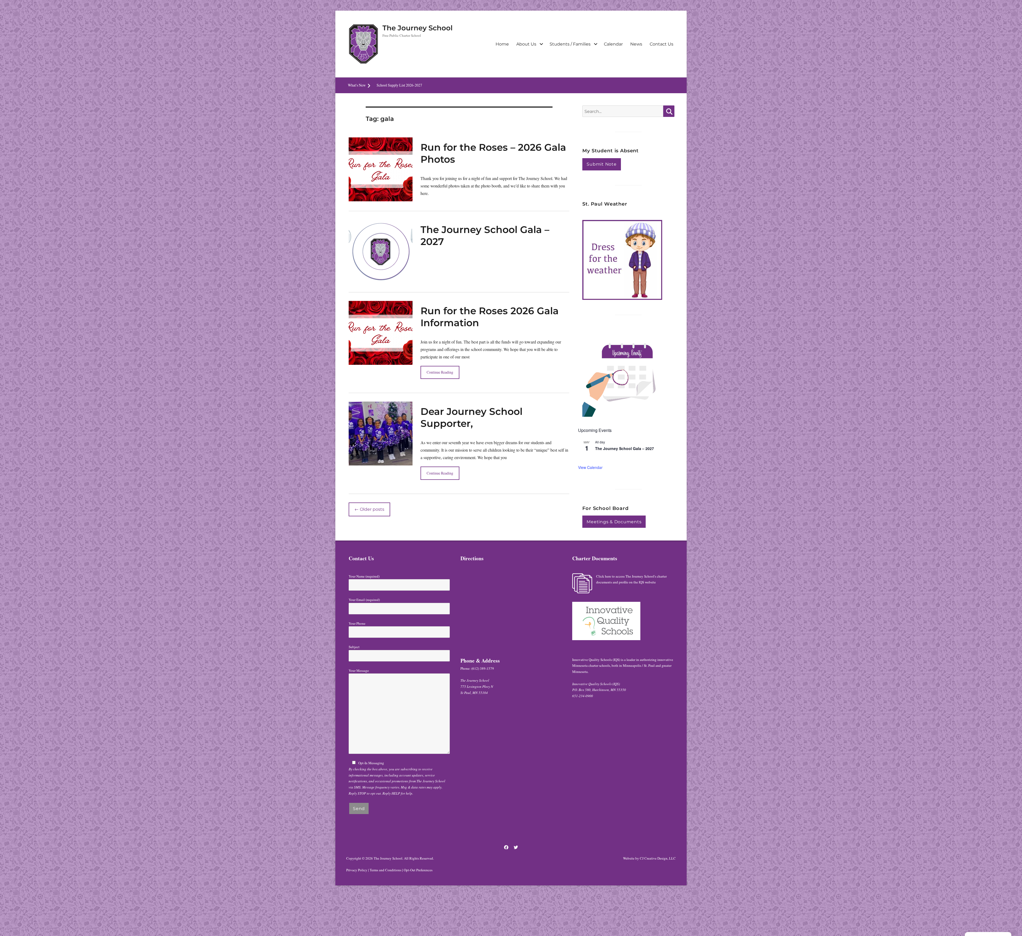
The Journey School (417, 28)
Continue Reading (440, 372)
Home (502, 44)
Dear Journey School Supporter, (471, 417)
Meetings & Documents (614, 521)
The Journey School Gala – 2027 (624, 448)
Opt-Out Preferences (418, 870)
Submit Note (601, 164)
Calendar (613, 44)
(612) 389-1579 (482, 668)
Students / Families (570, 44)
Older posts (369, 509)
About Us (526, 44)
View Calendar (590, 467)
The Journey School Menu (396, 85)
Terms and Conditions (385, 870)
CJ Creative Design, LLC (658, 858)
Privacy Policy (356, 870)
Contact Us (661, 44)
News (636, 44)
